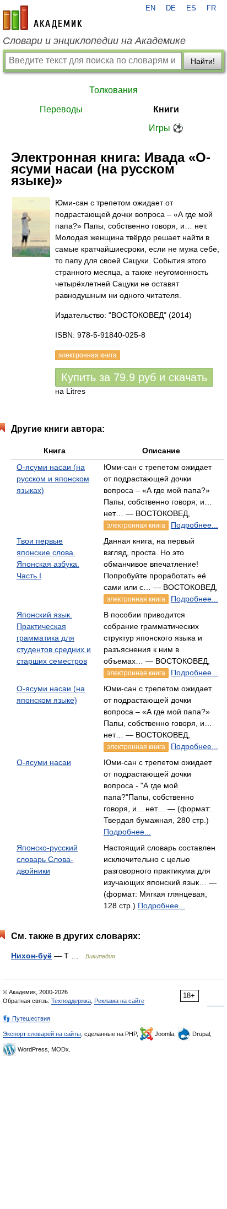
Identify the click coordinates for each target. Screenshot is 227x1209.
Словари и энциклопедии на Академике (94, 40)
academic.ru (42, 18)
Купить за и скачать (134, 377)
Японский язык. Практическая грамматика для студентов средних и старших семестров (54, 637)
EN (150, 8)
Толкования (113, 90)
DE (171, 8)
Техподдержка (71, 1000)
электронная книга (136, 525)
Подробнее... (194, 525)
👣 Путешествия (26, 1018)
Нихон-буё (31, 955)
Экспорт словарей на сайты (42, 1034)
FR (211, 8)
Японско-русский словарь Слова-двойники (47, 859)
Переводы (61, 109)
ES (191, 8)
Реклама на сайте (119, 1000)
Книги (166, 109)
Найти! (203, 61)
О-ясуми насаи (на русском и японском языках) (53, 479)
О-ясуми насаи (44, 762)
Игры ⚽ (166, 128)
